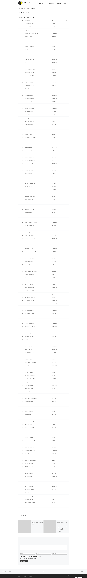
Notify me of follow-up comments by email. (31, 556)
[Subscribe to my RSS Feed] (68, 575)
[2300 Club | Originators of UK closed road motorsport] (20, 3)
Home (19, 8)
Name (21, 553)
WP (21, 576)
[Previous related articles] (65, 518)
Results (25, 8)
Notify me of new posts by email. (28, 558)
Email (37, 553)
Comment (22, 545)
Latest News (22, 8)
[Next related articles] (68, 518)
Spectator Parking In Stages (62, 522)
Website (54, 553)
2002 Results (28, 8)
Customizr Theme (29, 576)
